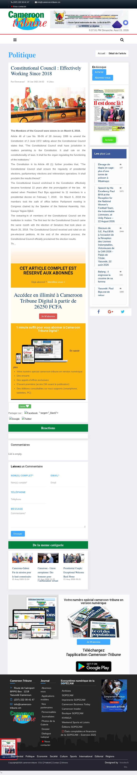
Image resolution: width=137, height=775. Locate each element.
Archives (66, 690)
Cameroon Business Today (76, 704)
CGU (40, 763)
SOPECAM (67, 695)
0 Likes (50, 82)
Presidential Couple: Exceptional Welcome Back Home (73, 572)
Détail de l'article (117, 53)
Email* (55, 475)
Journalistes (48, 716)
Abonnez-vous (102, 77)
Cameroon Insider (71, 708)
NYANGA (66, 717)
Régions (110, 756)
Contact (56, 763)
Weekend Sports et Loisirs (76, 722)
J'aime (23, 406)
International (85, 756)
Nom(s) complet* (22, 475)
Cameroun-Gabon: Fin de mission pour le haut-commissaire (21, 572)
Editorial (99, 756)
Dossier (46, 729)
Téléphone (18, 492)
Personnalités (49, 712)
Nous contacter (19, 7)
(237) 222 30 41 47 (21, 2)
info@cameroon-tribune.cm (48, 2)
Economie (42, 756)
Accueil (101, 53)
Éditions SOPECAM (72, 726)
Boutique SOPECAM (72, 713)
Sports (73, 756)
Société (54, 756)
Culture (64, 756)
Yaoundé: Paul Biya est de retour (105, 291)
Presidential (17, 756)
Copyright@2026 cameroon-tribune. (22, 763)
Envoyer (18, 533)
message (17, 509)
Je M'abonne (48, 316)
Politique (30, 756)
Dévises (64, 763)
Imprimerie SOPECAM (73, 699)
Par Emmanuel (18, 82)
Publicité (47, 763)
